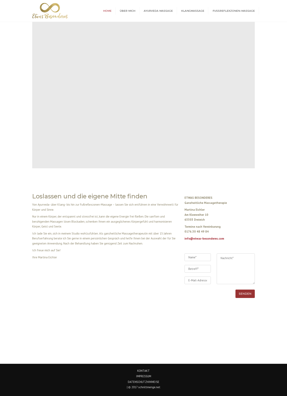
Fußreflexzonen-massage (234, 10)
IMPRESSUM (143, 376)
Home (107, 10)
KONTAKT (143, 371)
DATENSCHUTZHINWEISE (143, 382)
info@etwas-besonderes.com (204, 238)
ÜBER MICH (127, 10)
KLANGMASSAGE (192, 10)
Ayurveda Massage (158, 10)
